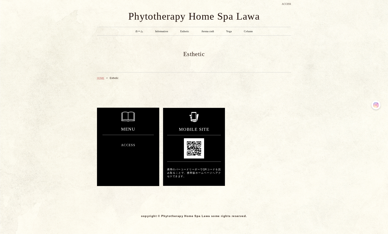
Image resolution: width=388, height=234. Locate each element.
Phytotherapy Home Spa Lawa (194, 16)
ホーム (139, 31)
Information (161, 31)
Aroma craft (207, 31)
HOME (100, 78)
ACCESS (286, 4)
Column (248, 31)
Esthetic (184, 31)
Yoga (229, 31)
